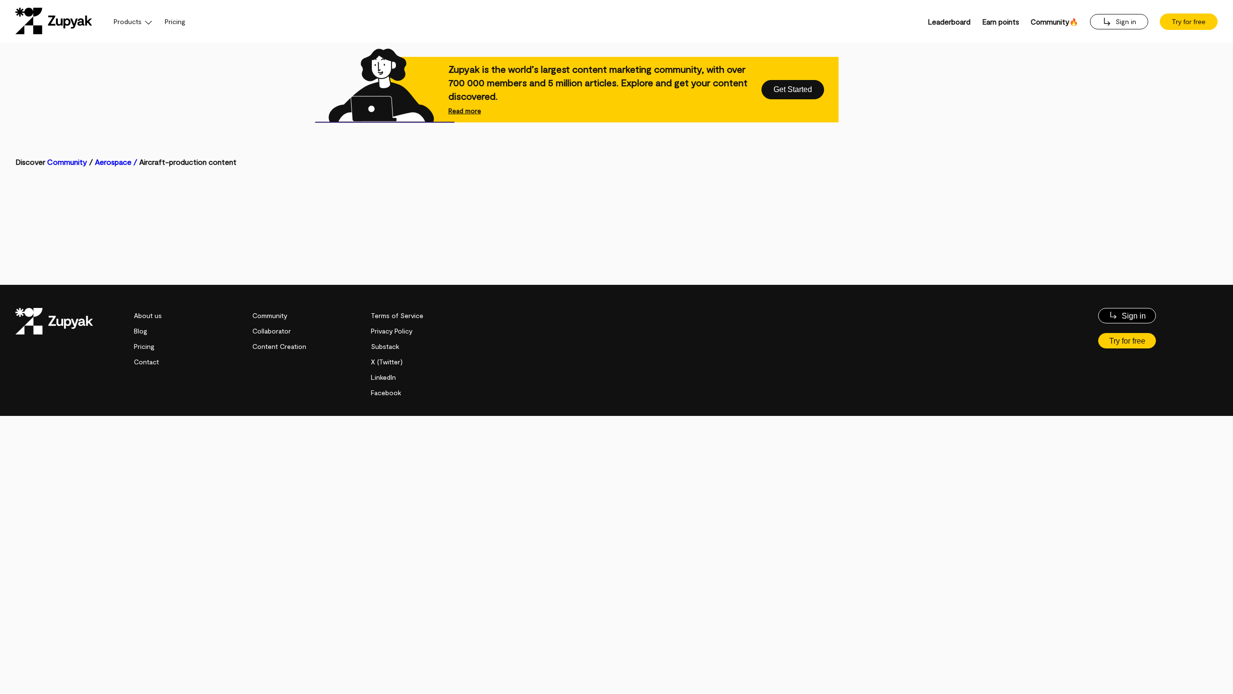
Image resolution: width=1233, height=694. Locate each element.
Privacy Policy (391, 331)
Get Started (793, 89)
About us (148, 315)
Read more (464, 111)
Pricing (175, 21)
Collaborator (271, 331)
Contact (146, 362)
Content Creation (279, 346)
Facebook (386, 392)
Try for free (1189, 22)
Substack (385, 346)
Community (67, 161)
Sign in (1125, 21)
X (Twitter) (387, 362)
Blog (140, 331)
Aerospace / (117, 161)
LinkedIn (383, 377)
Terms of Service (397, 315)
